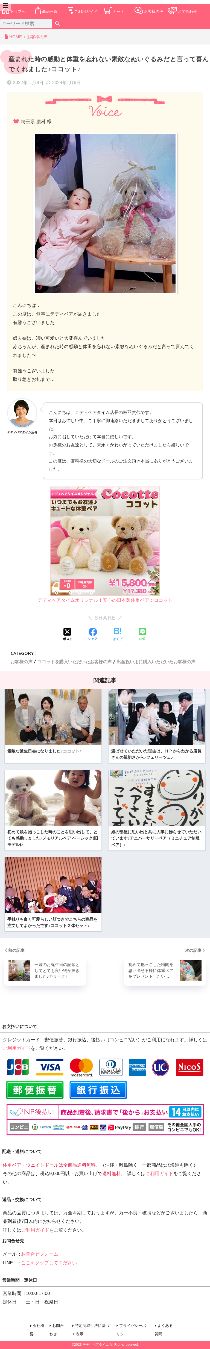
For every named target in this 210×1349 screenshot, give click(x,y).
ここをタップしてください (49, 1262)
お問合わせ (187, 11)
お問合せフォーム (39, 1254)
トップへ (17, 11)
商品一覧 (49, 11)
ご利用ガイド (85, 11)
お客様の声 (153, 11)
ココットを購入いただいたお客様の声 (74, 661)
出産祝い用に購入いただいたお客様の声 (156, 661)
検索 (57, 23)
